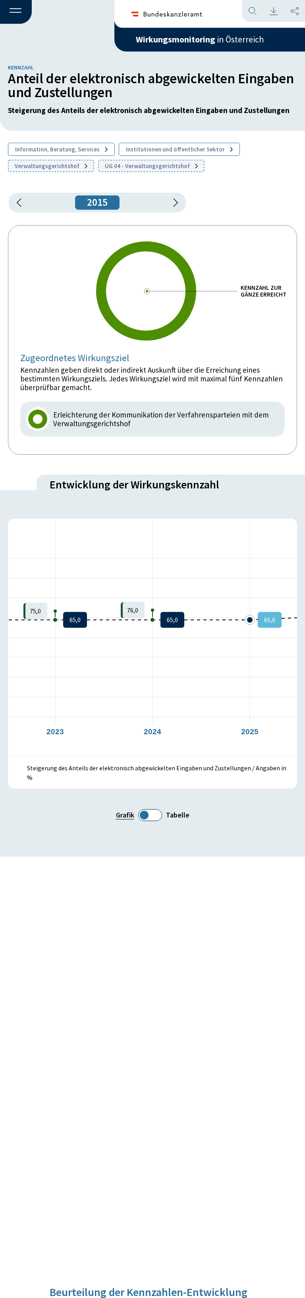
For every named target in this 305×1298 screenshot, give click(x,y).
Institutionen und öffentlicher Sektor (176, 149)
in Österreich (200, 39)
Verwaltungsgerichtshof (48, 166)
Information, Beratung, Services (58, 149)
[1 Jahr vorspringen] (173, 202)
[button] (16, 12)
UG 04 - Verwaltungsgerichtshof (148, 166)
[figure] (152, 637)
